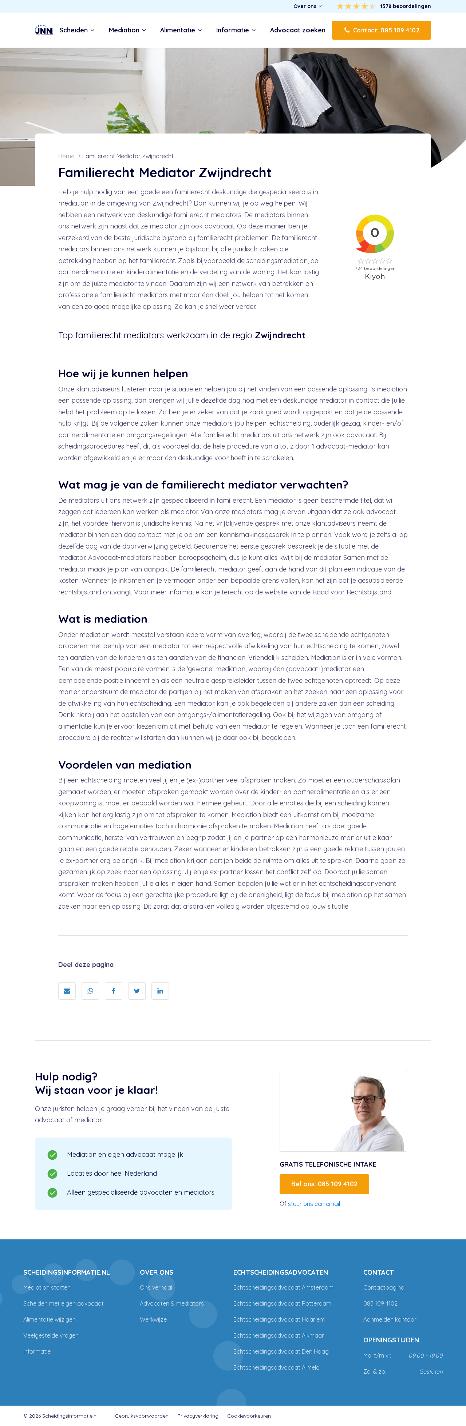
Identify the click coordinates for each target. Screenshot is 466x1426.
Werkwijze (153, 1319)
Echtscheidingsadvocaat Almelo (276, 1367)
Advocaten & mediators (172, 1303)
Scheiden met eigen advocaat (63, 1303)
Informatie (37, 1351)
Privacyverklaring (197, 1416)
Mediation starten (47, 1287)
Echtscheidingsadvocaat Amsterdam (283, 1287)
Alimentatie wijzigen (49, 1319)
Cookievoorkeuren (249, 1416)
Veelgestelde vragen (51, 1335)
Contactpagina (383, 1287)
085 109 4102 (380, 1303)
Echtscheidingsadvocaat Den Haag (281, 1351)
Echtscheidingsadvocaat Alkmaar (278, 1335)
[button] (308, 6)
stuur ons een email (314, 1203)
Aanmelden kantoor (389, 1319)
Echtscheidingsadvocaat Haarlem (279, 1319)
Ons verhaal (156, 1287)
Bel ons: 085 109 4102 (324, 1184)
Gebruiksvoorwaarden (142, 1416)
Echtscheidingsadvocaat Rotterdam (282, 1303)
